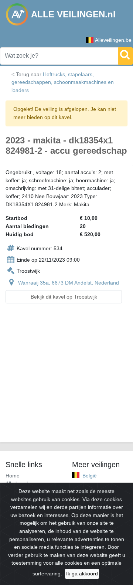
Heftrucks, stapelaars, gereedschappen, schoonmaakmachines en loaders (62, 82)
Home (13, 476)
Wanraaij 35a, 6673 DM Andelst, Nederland (68, 283)
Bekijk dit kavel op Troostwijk (64, 297)
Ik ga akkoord (82, 574)
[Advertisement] (66, 377)
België (89, 476)
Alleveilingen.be (113, 40)
